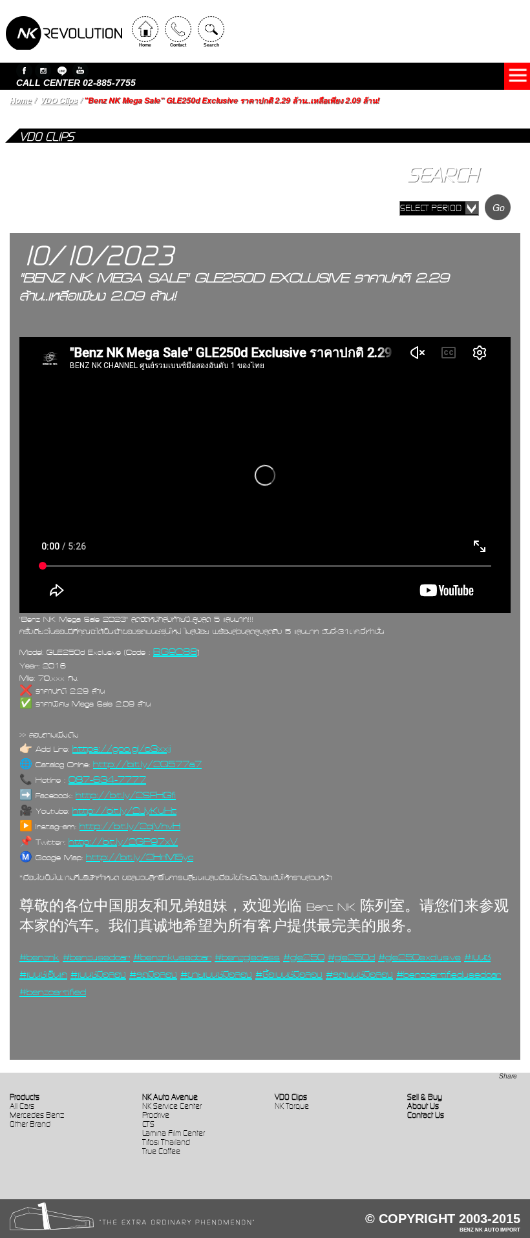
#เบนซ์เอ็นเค (43, 974)
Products (24, 1097)
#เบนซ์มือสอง (98, 974)
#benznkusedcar (172, 957)
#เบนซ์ (477, 957)
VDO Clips (59, 100)
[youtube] (80, 71)
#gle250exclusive (419, 957)
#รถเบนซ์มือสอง (359, 974)
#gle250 (303, 957)
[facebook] (24, 71)
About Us (423, 1106)
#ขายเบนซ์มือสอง (216, 974)
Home (21, 100)
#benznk (39, 957)
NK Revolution (64, 33)
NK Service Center (172, 1106)
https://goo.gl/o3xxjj (121, 748)
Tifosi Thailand (166, 1142)
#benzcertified (52, 992)
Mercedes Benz (37, 1115)
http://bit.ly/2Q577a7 (147, 764)
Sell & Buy (424, 1097)
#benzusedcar (96, 957)
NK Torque (292, 1106)
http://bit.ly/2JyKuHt (124, 810)
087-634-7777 (107, 779)
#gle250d (351, 957)
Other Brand (30, 1124)
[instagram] (43, 71)
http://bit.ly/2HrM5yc (139, 857)
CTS (148, 1124)
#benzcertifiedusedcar (448, 974)
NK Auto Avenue (170, 1097)
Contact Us (425, 1115)
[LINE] (62, 71)
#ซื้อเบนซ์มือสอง (289, 974)
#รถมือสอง (153, 974)
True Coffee (161, 1151)
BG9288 (175, 651)
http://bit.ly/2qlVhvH (130, 826)
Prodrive (155, 1115)
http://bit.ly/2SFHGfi (126, 795)
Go (499, 207)
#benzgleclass (247, 957)
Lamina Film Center (173, 1133)
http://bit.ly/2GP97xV (123, 841)
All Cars (22, 1106)
